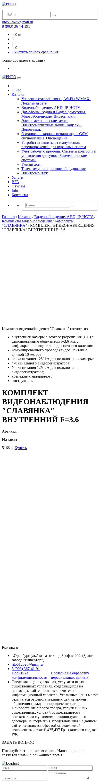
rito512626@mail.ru (17, 22)
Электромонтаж (34, 173)
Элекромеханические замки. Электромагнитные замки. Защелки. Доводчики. (51, 125)
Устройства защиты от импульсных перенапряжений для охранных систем (53, 144)
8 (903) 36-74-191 (16, 26)
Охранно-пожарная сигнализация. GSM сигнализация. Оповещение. (54, 136)
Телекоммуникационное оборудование (53, 169)
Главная (8, 217)
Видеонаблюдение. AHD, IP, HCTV (50, 107)
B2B (15, 182)
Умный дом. (31, 164)
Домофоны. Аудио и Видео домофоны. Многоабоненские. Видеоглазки (53, 114)
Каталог (18, 94)
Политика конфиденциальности (29, 675)
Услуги (17, 177)
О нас (16, 90)
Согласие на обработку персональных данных (70, 675)
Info (15, 190)
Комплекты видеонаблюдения (27, 221)
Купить (21, 448)
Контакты (20, 195)
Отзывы (18, 186)
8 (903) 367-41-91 (26, 669)
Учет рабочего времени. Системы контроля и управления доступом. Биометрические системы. (58, 155)
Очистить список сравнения (35, 52)
